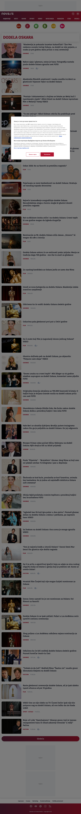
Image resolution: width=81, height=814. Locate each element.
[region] (40, 138)
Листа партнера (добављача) (21, 148)
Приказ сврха (33, 154)
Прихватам (47, 154)
